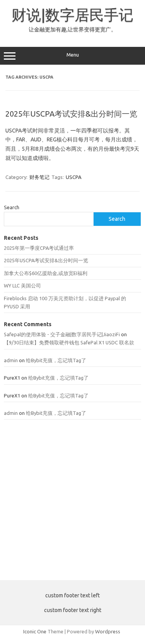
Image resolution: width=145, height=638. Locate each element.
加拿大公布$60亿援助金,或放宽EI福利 (45, 273)
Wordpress (107, 631)
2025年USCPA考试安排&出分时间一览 (71, 113)
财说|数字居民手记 (72, 15)
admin (11, 360)
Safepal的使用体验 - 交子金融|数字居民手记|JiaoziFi (62, 334)
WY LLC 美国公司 (22, 285)
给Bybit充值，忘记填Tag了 (56, 360)
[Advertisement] (72, 500)
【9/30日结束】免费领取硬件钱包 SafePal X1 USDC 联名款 (69, 342)
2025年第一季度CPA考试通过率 (39, 248)
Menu (73, 55)
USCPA (74, 177)
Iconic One (34, 631)
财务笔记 (39, 177)
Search (11, 207)
